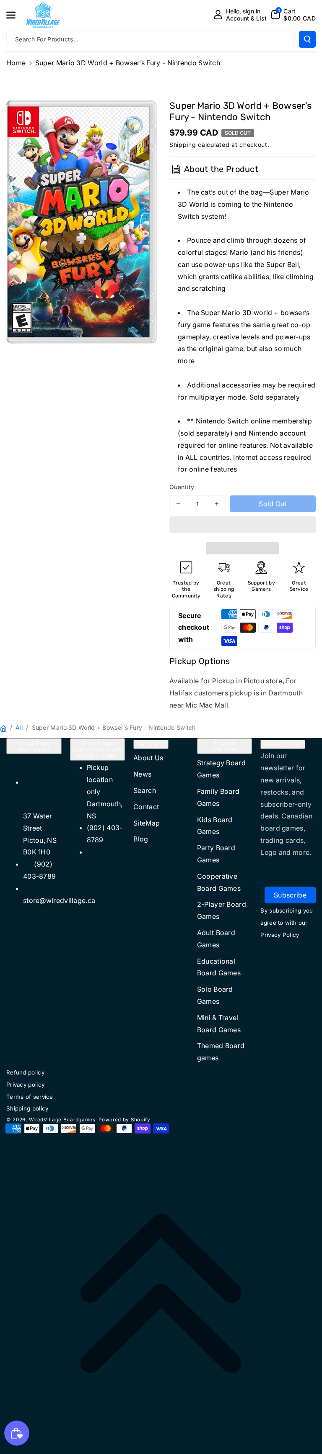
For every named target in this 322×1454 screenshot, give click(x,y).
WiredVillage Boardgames (33, 746)
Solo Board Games (215, 995)
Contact (146, 807)
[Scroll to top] (161, 1293)
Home (16, 63)
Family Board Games (218, 797)
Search (144, 790)
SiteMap (146, 823)
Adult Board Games (216, 938)
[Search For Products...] (307, 39)
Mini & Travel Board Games (219, 1023)
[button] (242, 526)
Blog (140, 839)
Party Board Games (216, 854)
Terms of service (29, 1096)
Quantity (181, 486)
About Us (148, 758)
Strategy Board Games (221, 769)
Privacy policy (25, 1084)
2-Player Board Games (221, 910)
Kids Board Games (215, 825)
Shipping (182, 144)
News (142, 774)
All (19, 727)
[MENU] (15, 15)
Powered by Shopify (125, 1120)
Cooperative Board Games (219, 882)
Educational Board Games (219, 967)
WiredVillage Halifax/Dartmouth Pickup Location (97, 749)
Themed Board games (221, 1051)
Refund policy (25, 1072)
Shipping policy (27, 1108)
